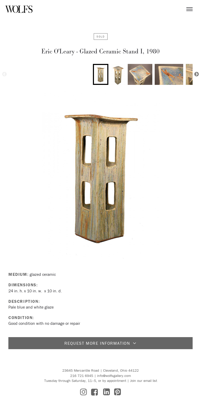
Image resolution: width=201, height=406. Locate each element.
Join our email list (143, 380)
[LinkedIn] (106, 392)
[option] (101, 74)
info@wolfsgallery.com (114, 375)
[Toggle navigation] (189, 9)
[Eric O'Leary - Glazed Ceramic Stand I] (100, 175)
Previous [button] (4, 74)
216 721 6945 (81, 375)
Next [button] (196, 74)
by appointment (114, 380)
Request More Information (97, 343)
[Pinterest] (117, 392)
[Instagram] (83, 392)
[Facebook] (94, 392)
